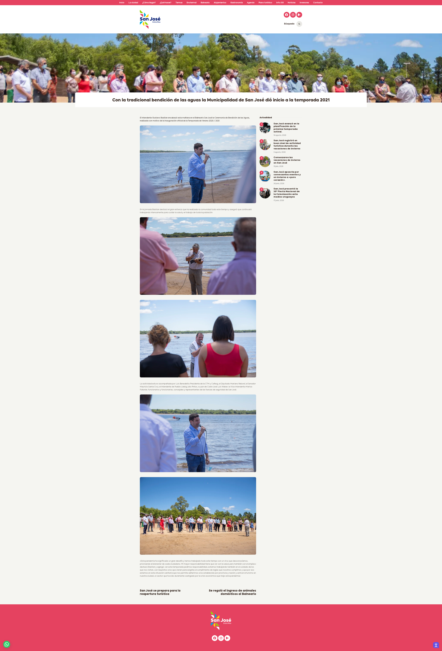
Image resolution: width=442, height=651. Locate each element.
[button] (6, 644)
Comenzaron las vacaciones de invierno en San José (287, 160)
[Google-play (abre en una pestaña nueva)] (299, 15)
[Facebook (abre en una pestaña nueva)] (286, 15)
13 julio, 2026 (278, 166)
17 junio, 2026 (279, 200)
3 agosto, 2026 (280, 152)
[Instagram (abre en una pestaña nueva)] (293, 15)
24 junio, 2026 (279, 183)
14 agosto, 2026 (280, 135)
